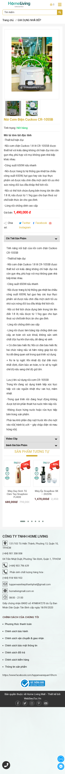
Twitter (26, 223)
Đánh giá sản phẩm (16, 445)
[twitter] (24, 703)
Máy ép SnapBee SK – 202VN (46, 493)
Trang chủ (8, 20)
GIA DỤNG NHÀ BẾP (29, 20)
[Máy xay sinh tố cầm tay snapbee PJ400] (17, 473)
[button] (22, 521)
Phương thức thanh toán (18, 624)
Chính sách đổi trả (15, 652)
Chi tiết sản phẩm (16, 238)
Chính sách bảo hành (16, 631)
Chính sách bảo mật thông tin (21, 645)
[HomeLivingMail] (19, 4)
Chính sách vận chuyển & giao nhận (24, 638)
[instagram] (31, 703)
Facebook (41, 223)
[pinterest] (38, 703)
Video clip (11, 438)
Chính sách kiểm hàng (17, 659)
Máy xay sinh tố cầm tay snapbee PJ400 (17, 494)
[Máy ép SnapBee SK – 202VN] (46, 473)
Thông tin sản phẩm (16, 666)
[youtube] (45, 703)
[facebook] (17, 703)
